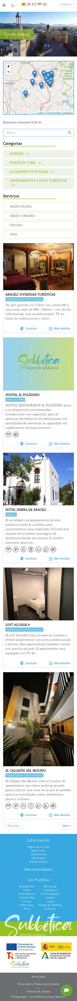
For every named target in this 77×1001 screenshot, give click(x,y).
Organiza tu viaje (38, 846)
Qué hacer (38, 858)
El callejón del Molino (25, 770)
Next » (67, 825)
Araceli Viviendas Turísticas (30, 294)
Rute (27, 908)
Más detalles (62, 328)
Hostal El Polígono (22, 395)
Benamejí (50, 886)
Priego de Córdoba (50, 905)
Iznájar (50, 897)
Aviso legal (39, 976)
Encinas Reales (50, 893)
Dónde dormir (38, 861)
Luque (50, 901)
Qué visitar (38, 850)
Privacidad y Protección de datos (38, 984)
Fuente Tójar (27, 897)
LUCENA (65, 4)
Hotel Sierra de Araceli (25, 510)
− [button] (8, 72)
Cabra (26, 890)
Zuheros (50, 908)
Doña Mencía (27, 893)
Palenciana (26, 905)
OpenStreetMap (54, 112)
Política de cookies (38, 991)
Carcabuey (50, 890)
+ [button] (8, 66)
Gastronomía (38, 854)
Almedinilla (27, 886)
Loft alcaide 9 (17, 625)
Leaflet (40, 112)
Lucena (27, 901)
